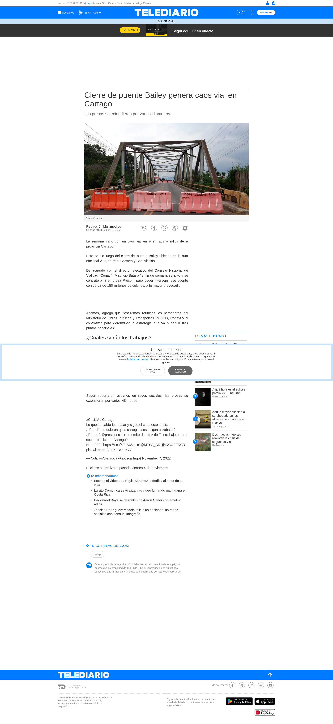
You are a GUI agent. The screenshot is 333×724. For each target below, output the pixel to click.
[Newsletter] (273, 3)
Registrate (265, 12)
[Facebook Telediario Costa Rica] (232, 685)
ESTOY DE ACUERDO (180, 370)
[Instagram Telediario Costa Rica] (251, 685)
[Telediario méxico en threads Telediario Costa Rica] (261, 685)
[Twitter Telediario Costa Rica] (242, 685)
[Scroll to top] (270, 675)
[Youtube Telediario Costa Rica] (270, 685)
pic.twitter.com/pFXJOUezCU (108, 450)
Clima (111, 3)
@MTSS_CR (150, 445)
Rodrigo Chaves (143, 3)
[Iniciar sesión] (267, 3)
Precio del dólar (124, 3)
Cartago (97, 554)
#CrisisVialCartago (100, 420)
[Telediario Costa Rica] (166, 12)
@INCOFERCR (173, 445)
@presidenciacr (113, 435)
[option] (166, 172)
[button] (144, 228)
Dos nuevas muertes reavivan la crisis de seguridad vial (226, 438)
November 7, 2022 (156, 458)
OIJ (104, 3)
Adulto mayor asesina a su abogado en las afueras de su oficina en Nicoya (228, 417)
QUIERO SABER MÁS (153, 370)
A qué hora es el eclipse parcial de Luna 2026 (228, 391)
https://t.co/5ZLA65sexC (121, 445)
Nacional (166, 21)
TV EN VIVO (243, 12)
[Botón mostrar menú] (66, 12)
